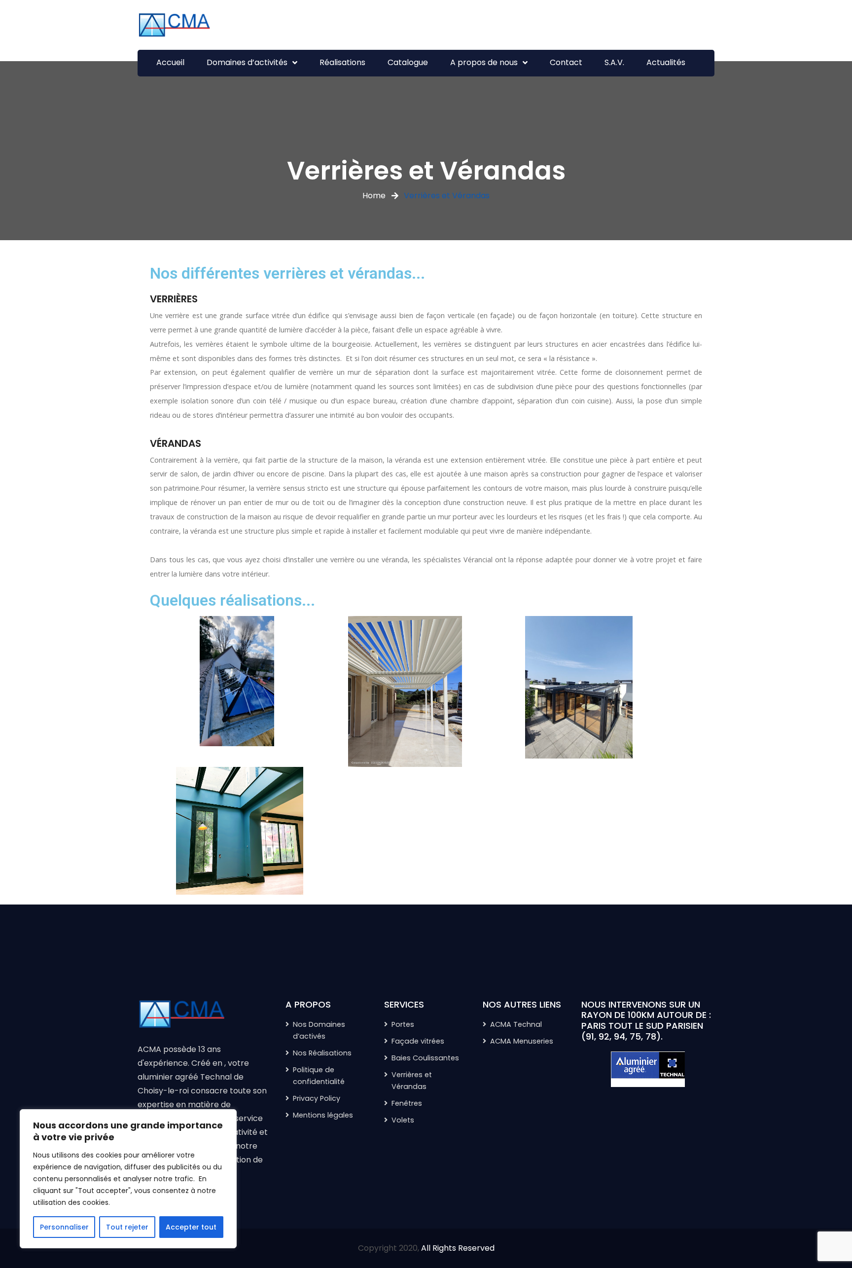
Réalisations (342, 62)
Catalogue (408, 62)
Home (374, 195)
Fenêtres (406, 1103)
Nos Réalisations (322, 1053)
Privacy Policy (316, 1098)
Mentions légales (323, 1115)
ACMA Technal (516, 1024)
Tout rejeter (127, 1227)
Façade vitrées (417, 1041)
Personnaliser (64, 1227)
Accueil (170, 62)
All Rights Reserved (458, 1248)
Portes (402, 1024)
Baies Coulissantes (425, 1058)
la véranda (404, 460)
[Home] (204, 1014)
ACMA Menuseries (521, 1041)
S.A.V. (614, 62)
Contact (566, 62)
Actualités (665, 62)
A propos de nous (484, 62)
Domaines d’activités (247, 62)
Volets (402, 1120)
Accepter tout (191, 1227)
